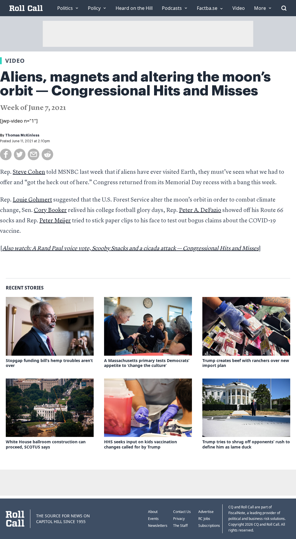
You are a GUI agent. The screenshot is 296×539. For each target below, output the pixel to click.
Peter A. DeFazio (200, 210)
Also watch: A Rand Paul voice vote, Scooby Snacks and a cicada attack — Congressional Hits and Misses (130, 249)
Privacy (179, 518)
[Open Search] (284, 8)
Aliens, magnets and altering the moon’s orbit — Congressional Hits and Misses (135, 84)
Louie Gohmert (32, 200)
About (153, 511)
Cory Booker (50, 210)
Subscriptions (209, 525)
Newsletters (157, 525)
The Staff (180, 525)
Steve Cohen (29, 172)
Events (153, 518)
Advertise (206, 511)
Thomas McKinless (22, 135)
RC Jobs (204, 518)
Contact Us (182, 511)
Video (15, 60)
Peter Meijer (55, 221)
